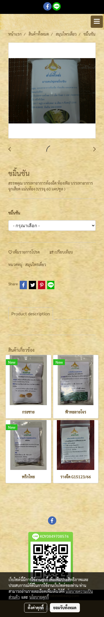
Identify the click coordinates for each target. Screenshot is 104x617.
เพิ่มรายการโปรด (26, 251)
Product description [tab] (30, 313)
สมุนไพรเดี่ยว (35, 264)
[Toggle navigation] (97, 22)
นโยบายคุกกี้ (39, 596)
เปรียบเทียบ (63, 251)
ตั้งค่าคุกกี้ (36, 607)
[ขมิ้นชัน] (52, 91)
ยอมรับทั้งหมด (65, 607)
